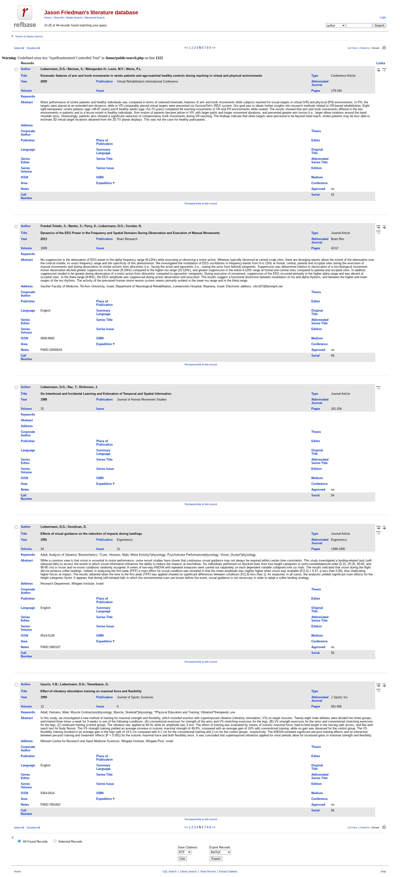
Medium (317, 177)
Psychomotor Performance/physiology (193, 554)
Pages (315, 90)
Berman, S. (76, 69)
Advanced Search (94, 17)
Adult (44, 554)
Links (380, 63)
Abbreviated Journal (319, 83)
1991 (44, 539)
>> (214, 47)
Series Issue (105, 168)
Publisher (28, 140)
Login (383, 17)
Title (24, 75)
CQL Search (169, 871)
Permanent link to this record (201, 203)
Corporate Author (28, 132)
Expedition (104, 183)
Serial (315, 194)
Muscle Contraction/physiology (91, 712)
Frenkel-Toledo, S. (54, 226)
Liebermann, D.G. (53, 69)
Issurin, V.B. (49, 684)
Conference (319, 183)
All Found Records (35, 841)
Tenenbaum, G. (98, 684)
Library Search (188, 871)
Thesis (316, 131)
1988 (44, 399)
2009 (44, 81)
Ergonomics (125, 539)
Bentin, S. (76, 226)
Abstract (27, 102)
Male (125, 554)
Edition (316, 168)
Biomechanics (87, 554)
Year (24, 81)
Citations (364, 48)
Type (314, 75)
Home (47, 17)
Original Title (317, 151)
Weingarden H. (95, 69)
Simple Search (74, 17)
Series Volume (26, 169)
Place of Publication (104, 142)
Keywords (28, 96)
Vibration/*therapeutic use (218, 712)
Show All (58, 17)
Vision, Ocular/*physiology (238, 554)
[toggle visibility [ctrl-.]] (13, 838)
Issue (100, 90)
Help (383, 871)
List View (352, 48)
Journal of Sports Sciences (135, 697)
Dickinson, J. (88, 387)
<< (186, 47)
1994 (44, 697)
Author (26, 69)
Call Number (26, 196)
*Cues (103, 554)
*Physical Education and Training (176, 712)
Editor (315, 140)
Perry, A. (90, 226)
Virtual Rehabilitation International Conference (147, 81)
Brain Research (127, 239)
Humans (114, 554)
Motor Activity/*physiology (148, 554)
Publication (104, 81)
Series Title (104, 159)
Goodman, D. (77, 526)
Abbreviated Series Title (319, 160)
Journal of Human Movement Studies (142, 399)
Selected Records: (70, 841)
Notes (25, 189)
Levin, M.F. (116, 69)
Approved (318, 189)
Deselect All (33, 48)
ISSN (24, 177)
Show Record (208, 871)
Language (28, 149)
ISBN (99, 177)
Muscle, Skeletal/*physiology (133, 712)
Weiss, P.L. (134, 69)
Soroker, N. (134, 226)
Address (27, 125)
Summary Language (103, 151)
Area (24, 183)
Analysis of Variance (63, 554)
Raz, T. (72, 387)
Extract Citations (228, 871)
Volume (26, 90)
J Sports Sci (339, 697)
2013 (44, 239)
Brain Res (337, 239)
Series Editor (25, 160)
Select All (19, 48)
